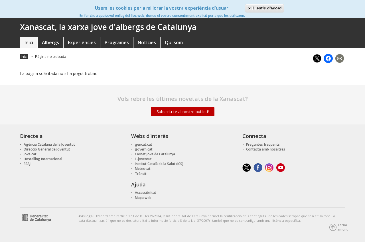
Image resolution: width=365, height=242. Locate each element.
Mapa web (143, 197)
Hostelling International (43, 158)
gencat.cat (143, 144)
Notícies (147, 42)
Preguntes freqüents (263, 144)
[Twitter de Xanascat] (246, 167)
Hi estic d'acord (267, 8)
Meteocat (143, 168)
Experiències (82, 42)
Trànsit (141, 173)
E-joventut (143, 158)
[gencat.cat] (35, 217)
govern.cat (144, 149)
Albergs (50, 42)
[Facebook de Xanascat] (258, 167)
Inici (29, 42)
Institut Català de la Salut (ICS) (159, 163)
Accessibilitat (145, 192)
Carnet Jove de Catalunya (155, 154)
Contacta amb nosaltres (265, 149)
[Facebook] (328, 58)
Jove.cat (30, 154)
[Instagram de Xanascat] (269, 167)
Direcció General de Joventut (47, 149)
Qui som (174, 42)
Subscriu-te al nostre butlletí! (183, 111)
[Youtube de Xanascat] (280, 167)
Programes (117, 42)
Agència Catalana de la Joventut (49, 144)
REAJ (27, 163)
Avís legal (86, 216)
